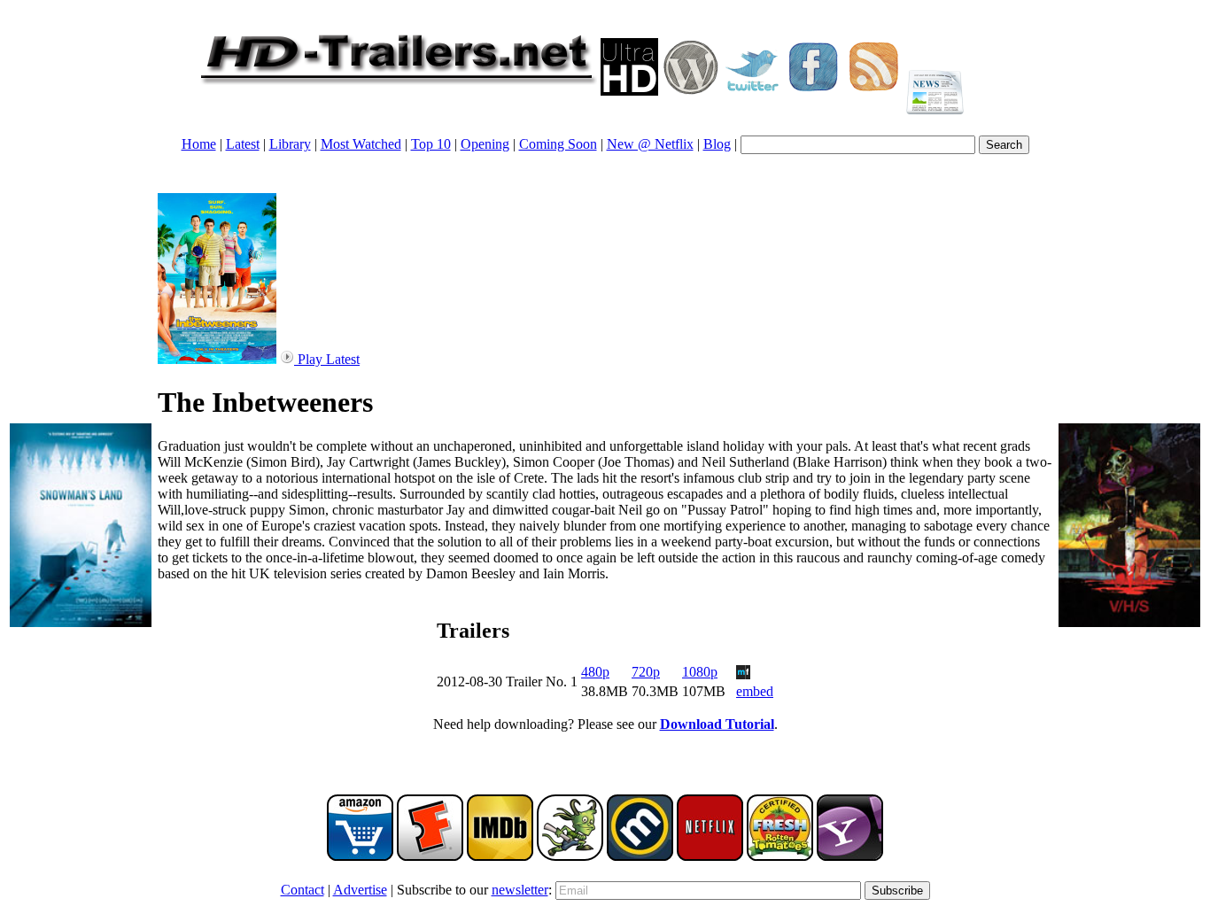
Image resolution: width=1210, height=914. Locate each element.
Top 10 (431, 143)
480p (595, 671)
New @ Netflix (650, 143)
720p (646, 671)
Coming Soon (558, 143)
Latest (243, 143)
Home (199, 143)
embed (754, 691)
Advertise (360, 889)
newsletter (520, 889)
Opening (485, 143)
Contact (302, 889)
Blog (717, 143)
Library (290, 143)
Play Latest (327, 359)
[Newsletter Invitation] (935, 90)
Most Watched (361, 143)
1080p (699, 671)
